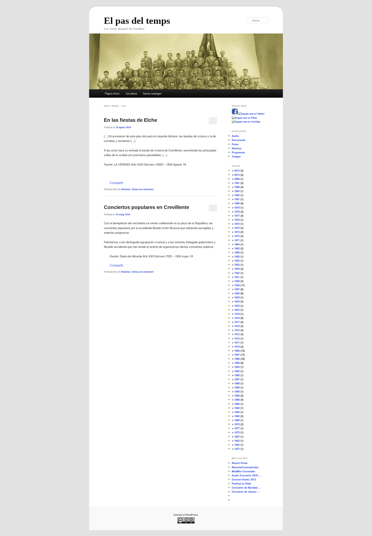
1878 (238, 424)
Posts (239, 463)
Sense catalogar (152, 93)
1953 (238, 260)
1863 (238, 440)
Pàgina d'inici (112, 93)
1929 (238, 281)
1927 (238, 289)
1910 (238, 346)
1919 (238, 314)
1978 (238, 211)
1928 (239, 285)
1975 (238, 224)
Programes (238, 152)
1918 (238, 318)
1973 (238, 232)
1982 (238, 195)
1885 (238, 408)
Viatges (236, 156)
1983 (238, 191)
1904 (238, 367)
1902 (238, 371)
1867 (238, 436)
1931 (238, 277)
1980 (238, 203)
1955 (238, 256)
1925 (238, 297)
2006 (238, 179)
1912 (238, 338)
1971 (238, 240)
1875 (238, 432)
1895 (238, 387)
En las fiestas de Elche (130, 120)
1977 (238, 215)
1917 (238, 322)
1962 (238, 248)
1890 (238, 395)
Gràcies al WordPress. (186, 514)
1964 (238, 244)
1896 (238, 383)
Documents (238, 140)
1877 (238, 428)
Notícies (125, 189)
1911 (238, 342)
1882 (238, 416)
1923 (238, 306)
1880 (238, 420)
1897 (238, 379)
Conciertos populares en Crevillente (146, 207)
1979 (238, 207)
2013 (238, 170)
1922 (238, 310)
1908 (239, 350)
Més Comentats (243, 471)
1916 (238, 326)
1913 (238, 334)
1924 (238, 301)
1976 (238, 220)
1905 (238, 363)
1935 (238, 264)
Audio (235, 136)
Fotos (235, 144)
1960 (238, 252)
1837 (238, 449)
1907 (239, 354)
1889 (238, 399)
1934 (238, 269)
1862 (238, 445)
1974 (238, 228)
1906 (239, 359)
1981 (238, 199)
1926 (238, 293)
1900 (238, 375)
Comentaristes (245, 467)
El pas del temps (137, 20)
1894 (238, 391)
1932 (238, 273)
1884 (238, 412)
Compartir (116, 182)
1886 (238, 404)
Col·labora (131, 93)
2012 (238, 175)
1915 (238, 330)
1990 (238, 187)
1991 (238, 183)
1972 (238, 236)
